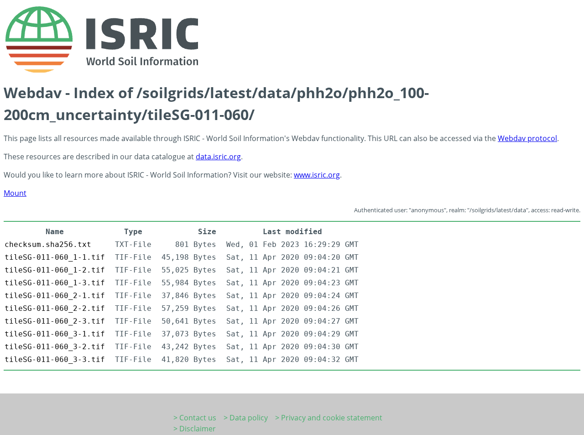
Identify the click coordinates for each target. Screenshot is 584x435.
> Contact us (194, 418)
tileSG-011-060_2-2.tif (55, 308)
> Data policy (246, 418)
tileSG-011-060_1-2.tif (55, 270)
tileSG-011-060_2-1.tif (55, 295)
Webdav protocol (527, 138)
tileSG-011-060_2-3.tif (55, 321)
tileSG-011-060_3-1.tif (55, 334)
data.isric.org (218, 157)
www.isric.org (317, 175)
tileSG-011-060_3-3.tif (55, 359)
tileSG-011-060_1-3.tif (55, 282)
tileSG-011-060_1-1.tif (55, 257)
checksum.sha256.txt (48, 244)
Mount (15, 193)
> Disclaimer (194, 429)
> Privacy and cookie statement (328, 418)
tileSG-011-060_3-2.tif (55, 346)
